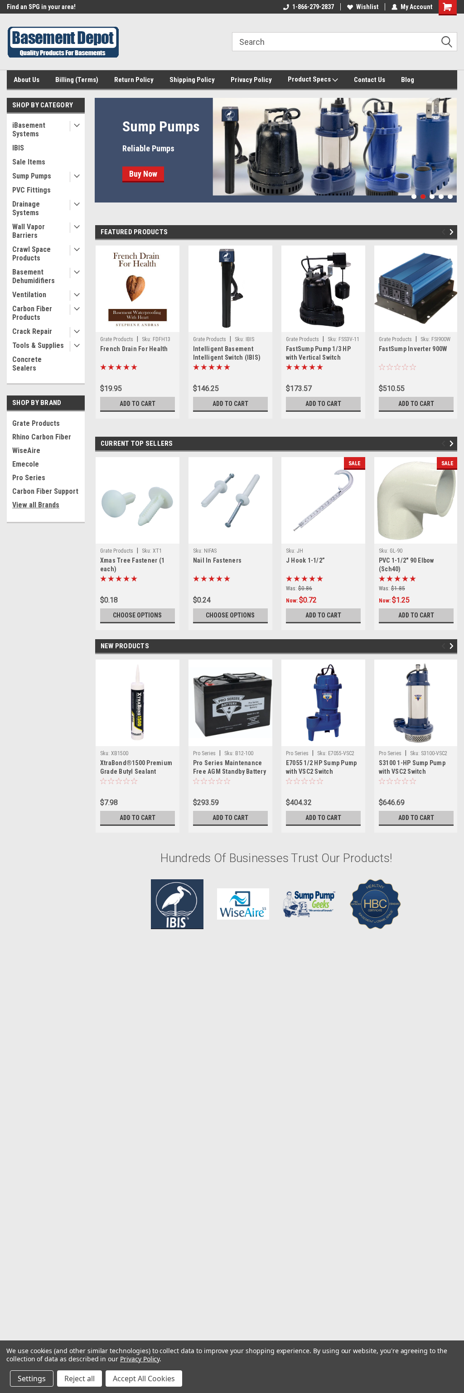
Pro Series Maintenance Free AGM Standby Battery (229, 767)
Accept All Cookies (144, 1378)
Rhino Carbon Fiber (41, 437)
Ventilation (29, 294)
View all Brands (35, 505)
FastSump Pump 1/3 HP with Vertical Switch (318, 353)
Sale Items (28, 162)
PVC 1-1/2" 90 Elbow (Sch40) (406, 565)
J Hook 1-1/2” (305, 560)
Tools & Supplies (38, 345)
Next (448, 143)
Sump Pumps (31, 176)
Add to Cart (137, 403)
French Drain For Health (134, 348)
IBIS (18, 148)
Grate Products (36, 423)
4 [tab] (441, 196)
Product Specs (310, 79)
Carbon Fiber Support (45, 491)
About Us (26, 80)
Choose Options (137, 615)
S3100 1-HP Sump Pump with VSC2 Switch (412, 767)
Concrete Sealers (27, 363)
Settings (32, 1378)
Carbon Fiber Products (32, 313)
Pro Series (28, 477)
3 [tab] (432, 196)
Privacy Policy (251, 80)
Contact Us (369, 80)
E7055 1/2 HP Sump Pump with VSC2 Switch (321, 767)
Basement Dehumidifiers (33, 276)
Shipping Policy (192, 80)
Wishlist (367, 6)
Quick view (230, 739)
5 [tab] (450, 196)
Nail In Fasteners (217, 560)
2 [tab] (422, 196)
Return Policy (134, 80)
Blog (407, 80)
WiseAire (26, 450)
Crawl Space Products (31, 253)
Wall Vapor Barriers (28, 231)
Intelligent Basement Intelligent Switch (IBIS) (227, 353)
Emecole (25, 464)
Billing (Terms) (76, 80)
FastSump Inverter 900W (413, 348)
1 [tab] (413, 196)
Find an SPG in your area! (41, 6)
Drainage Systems (26, 208)
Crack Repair (32, 331)
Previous (104, 143)
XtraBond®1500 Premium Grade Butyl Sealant (136, 767)
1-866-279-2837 (313, 6)
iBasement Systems (28, 129)
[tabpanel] (276, 150)
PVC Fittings (31, 190)
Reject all (79, 1378)
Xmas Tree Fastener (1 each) (132, 565)
